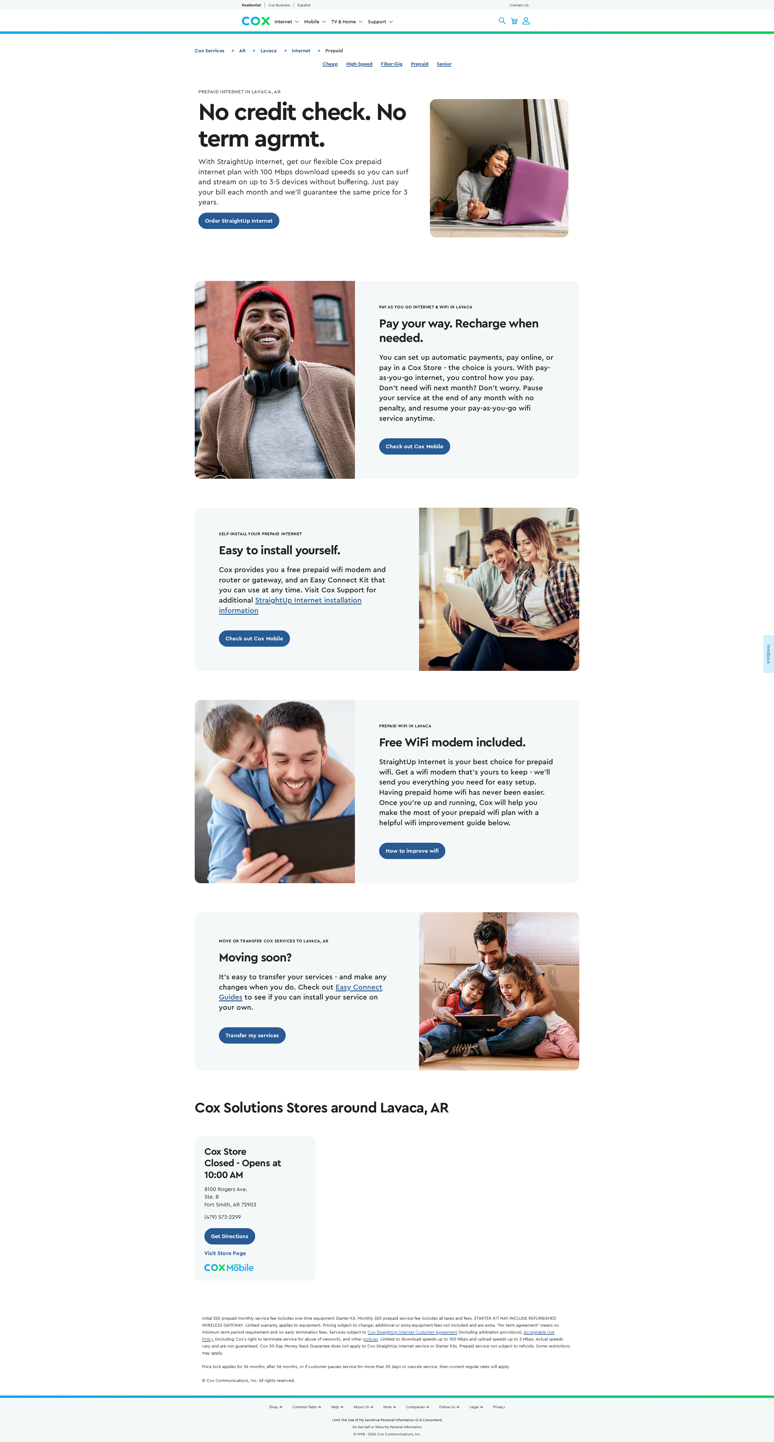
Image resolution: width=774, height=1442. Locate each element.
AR (242, 50)
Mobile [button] (311, 21)
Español (304, 5)
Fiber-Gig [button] (391, 64)
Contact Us (519, 5)
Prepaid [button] (419, 64)
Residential (251, 5)
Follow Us (447, 1407)
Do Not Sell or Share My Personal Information (387, 1427)
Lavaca (269, 50)
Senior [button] (444, 64)
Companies (415, 1407)
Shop (273, 1407)
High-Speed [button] (359, 64)
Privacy (499, 1407)
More (387, 1407)
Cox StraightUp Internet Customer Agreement (412, 1332)
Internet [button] (283, 21)
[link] (238, 221)
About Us (361, 1407)
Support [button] (377, 21)
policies (370, 1339)
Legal (474, 1407)
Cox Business (279, 5)
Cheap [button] (330, 64)
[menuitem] (287, 22)
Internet (301, 50)
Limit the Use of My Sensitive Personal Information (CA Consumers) (387, 1420)
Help (335, 1407)
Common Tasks (304, 1407)
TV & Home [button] (343, 21)
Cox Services (209, 50)
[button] (502, 20)
